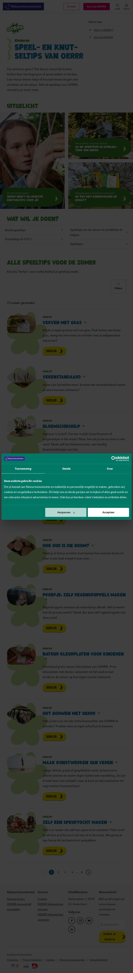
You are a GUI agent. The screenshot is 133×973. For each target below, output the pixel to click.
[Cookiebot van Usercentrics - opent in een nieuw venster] (114, 458)
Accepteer (108, 512)
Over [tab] (110, 468)
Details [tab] (66, 468)
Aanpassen (63, 512)
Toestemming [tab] (23, 468)
